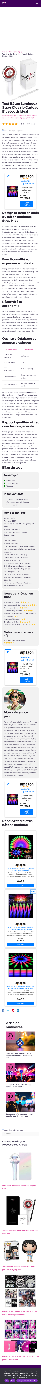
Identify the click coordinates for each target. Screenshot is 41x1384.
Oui (7, 1381)
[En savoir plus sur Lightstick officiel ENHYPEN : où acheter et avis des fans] (20, 1072)
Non (12, 1381)
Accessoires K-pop (17, 118)
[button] (12, 131)
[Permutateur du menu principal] (37, 3)
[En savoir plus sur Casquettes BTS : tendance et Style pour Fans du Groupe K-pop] (20, 1102)
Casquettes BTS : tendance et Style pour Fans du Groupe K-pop (19, 1115)
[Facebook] (3, 1010)
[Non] (38, 1376)
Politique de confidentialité (27, 1381)
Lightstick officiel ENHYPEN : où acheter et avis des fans (18, 1086)
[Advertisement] (20, 28)
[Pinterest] (13, 1010)
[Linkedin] (18, 1010)
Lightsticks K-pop (31, 118)
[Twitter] (8, 1010)
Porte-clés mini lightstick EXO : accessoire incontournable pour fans (19, 1055)
